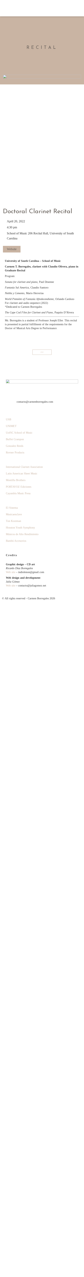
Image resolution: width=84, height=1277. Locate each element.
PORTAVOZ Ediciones (18, 486)
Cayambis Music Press (18, 493)
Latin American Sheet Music (21, 473)
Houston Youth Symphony (20, 527)
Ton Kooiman (13, 521)
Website (12, 249)
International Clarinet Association (24, 466)
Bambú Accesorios (16, 540)
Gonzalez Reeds (14, 445)
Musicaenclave (14, 514)
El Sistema (12, 507)
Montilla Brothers (15, 480)
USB (8, 419)
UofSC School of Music (19, 432)
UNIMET (11, 426)
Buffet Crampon (15, 439)
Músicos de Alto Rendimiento (22, 534)
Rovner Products (15, 452)
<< (42, 352)
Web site (10, 572)
